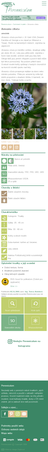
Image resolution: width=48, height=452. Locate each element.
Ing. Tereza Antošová (33, 292)
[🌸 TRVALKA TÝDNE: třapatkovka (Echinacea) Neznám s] (10, 370)
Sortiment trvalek (19, 24)
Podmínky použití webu (12, 425)
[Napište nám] (24, 414)
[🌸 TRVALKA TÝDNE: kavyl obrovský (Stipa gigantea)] (24, 362)
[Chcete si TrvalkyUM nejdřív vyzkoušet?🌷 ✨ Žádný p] (10, 353)
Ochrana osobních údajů (12, 429)
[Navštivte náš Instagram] (17, 414)
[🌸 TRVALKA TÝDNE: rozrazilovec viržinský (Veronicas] (10, 362)
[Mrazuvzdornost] (35, 321)
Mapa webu (6, 433)
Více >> (13, 286)
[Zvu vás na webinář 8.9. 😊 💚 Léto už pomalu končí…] (24, 353)
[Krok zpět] (35, 303)
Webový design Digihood (14, 449)
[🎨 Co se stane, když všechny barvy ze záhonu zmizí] (38, 362)
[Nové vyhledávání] (12, 303)
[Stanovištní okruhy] (12, 321)
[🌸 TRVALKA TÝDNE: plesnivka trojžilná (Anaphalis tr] (38, 353)
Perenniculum (6, 24)
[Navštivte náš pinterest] (11, 414)
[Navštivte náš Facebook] (5, 414)
